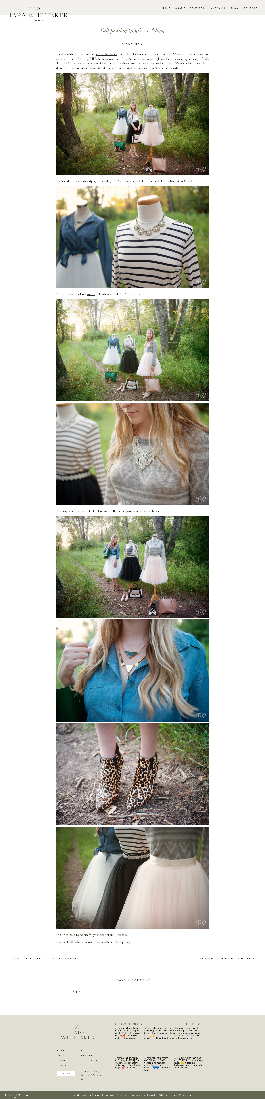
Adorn (91, 294)
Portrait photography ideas (44, 958)
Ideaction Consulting (147, 1095)
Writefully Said (185, 1095)
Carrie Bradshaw (106, 54)
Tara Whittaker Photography (112, 942)
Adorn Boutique (139, 59)
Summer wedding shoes (226, 958)
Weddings (132, 44)
